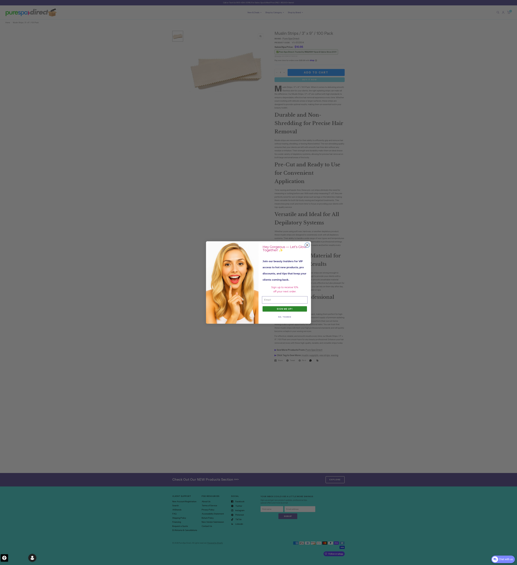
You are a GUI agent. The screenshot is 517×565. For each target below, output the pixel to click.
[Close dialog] (307, 245)
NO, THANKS (284, 317)
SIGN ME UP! (285, 308)
